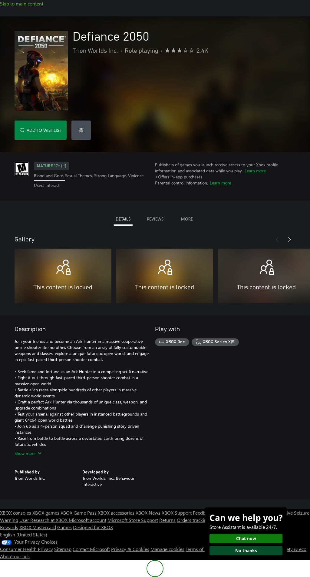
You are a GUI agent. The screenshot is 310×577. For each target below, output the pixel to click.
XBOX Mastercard (37, 527)
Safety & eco (293, 549)
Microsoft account (87, 520)
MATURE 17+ (48, 166)
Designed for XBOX (93, 527)
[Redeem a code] (81, 130)
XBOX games (45, 512)
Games (64, 527)
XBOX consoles (15, 512)
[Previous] (277, 239)
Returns (167, 520)
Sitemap (62, 549)
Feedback (203, 512)
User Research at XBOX (44, 520)
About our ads (15, 556)
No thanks (246, 550)
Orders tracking (193, 520)
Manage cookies (167, 549)
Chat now (246, 538)
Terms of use (199, 549)
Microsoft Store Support (132, 520)
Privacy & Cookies (130, 549)
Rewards (9, 527)
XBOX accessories (116, 512)
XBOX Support (177, 512)
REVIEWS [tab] (155, 219)
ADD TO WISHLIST (44, 130)
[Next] (289, 239)
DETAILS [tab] (123, 219)
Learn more (255, 171)
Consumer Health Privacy (26, 549)
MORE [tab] (187, 219)
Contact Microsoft (91, 549)
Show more (25, 453)
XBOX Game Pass (79, 512)
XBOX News (148, 512)
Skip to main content (21, 3)
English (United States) (23, 534)
